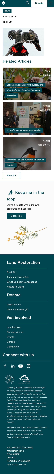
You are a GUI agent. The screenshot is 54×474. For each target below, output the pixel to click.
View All (11, 175)
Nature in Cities (15, 287)
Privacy (11, 458)
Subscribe (16, 216)
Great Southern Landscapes (22, 282)
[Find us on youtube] (20, 367)
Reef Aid (11, 272)
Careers (11, 342)
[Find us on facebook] (5, 367)
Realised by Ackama (18, 461)
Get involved (19, 318)
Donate (39, 3)
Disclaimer (13, 454)
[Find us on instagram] (28, 367)
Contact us (13, 347)
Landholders (13, 327)
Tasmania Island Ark (18, 277)
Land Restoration (23, 263)
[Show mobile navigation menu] (50, 3)
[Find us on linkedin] (13, 367)
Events (10, 337)
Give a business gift (17, 310)
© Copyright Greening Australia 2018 (20, 449)
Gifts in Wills (14, 305)
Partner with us (15, 332)
